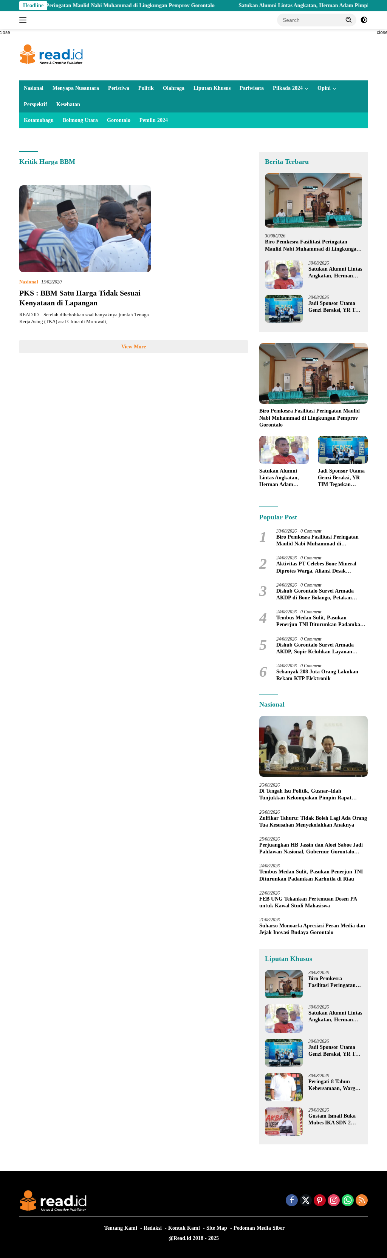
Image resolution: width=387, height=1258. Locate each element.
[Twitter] (306, 1201)
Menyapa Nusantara (76, 88)
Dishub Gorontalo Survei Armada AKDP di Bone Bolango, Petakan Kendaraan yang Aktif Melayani (315, 594)
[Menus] (24, 20)
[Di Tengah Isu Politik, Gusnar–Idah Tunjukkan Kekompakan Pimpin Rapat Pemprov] (313, 746)
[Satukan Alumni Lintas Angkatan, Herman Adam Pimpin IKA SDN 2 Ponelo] (284, 274)
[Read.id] (51, 54)
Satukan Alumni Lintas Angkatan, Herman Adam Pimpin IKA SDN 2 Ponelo (335, 272)
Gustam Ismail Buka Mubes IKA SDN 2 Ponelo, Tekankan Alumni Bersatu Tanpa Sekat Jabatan (334, 1119)
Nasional (33, 88)
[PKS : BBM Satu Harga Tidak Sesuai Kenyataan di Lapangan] (85, 228)
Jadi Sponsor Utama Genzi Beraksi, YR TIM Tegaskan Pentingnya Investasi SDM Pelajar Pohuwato (335, 307)
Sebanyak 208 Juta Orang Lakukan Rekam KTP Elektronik (317, 675)
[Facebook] (292, 1201)
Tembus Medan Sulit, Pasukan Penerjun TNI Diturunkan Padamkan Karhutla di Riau (319, 621)
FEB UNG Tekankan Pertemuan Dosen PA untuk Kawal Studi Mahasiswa (308, 902)
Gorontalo (118, 120)
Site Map (216, 1228)
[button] (348, 20)
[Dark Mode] (364, 20)
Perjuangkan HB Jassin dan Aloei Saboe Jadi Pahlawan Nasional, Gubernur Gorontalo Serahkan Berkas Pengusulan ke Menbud (311, 848)
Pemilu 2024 (153, 120)
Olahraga (173, 88)
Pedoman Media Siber (259, 1228)
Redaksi (153, 1228)
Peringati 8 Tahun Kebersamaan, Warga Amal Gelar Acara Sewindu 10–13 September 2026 (333, 1085)
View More (133, 347)
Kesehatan (68, 104)
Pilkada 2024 (288, 88)
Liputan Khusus (212, 88)
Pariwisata (252, 88)
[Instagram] (334, 1201)
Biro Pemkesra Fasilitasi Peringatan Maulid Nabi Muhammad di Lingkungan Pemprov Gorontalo (312, 245)
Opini (324, 88)
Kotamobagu (39, 120)
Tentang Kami (120, 1228)
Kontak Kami (184, 1228)
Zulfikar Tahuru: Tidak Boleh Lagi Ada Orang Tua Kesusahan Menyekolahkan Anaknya (313, 821)
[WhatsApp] (348, 1201)
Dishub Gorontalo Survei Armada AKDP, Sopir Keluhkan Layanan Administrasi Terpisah (315, 648)
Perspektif (35, 104)
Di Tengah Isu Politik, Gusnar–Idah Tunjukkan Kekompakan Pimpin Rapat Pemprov (305, 794)
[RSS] (362, 1201)
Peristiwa (118, 88)
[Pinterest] (320, 1201)
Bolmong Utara (80, 120)
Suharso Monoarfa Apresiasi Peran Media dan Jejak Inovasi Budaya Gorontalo (312, 929)
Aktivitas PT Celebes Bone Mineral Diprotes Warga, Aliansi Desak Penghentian (316, 567)
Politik (146, 88)
